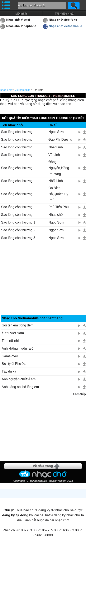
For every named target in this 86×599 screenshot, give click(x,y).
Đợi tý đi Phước (13, 363)
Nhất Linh (55, 147)
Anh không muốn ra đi (18, 348)
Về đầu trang (43, 466)
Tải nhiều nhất (64, 13)
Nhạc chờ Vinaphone (21, 26)
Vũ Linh (54, 155)
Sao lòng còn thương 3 (18, 238)
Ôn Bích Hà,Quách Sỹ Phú (58, 194)
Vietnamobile (22, 89)
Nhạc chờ (6, 89)
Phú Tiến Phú (58, 207)
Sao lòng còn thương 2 (18, 230)
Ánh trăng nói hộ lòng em (20, 387)
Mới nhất (21, 13)
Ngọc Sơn (56, 132)
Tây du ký (9, 371)
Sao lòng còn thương (17, 132)
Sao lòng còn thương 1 (18, 222)
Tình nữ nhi (10, 340)
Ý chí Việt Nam (13, 333)
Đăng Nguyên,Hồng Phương (58, 168)
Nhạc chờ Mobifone (63, 19)
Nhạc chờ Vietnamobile (65, 26)
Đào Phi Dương (60, 139)
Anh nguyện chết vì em (18, 379)
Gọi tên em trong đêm (17, 325)
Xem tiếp (79, 394)
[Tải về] (84, 132)
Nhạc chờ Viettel (18, 19)
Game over (10, 356)
